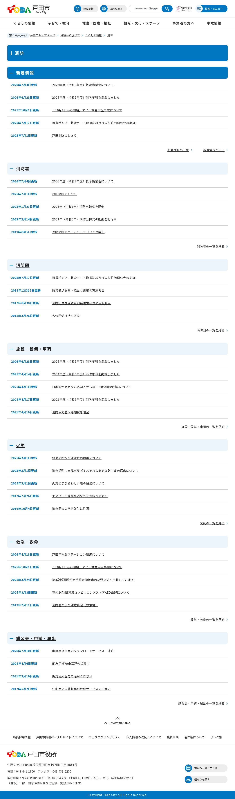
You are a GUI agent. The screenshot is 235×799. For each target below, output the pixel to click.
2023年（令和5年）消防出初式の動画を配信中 (84, 219)
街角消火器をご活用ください (72, 676)
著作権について (194, 737)
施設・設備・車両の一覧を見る (203, 426)
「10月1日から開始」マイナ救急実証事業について (87, 110)
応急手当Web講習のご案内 (70, 663)
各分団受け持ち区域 (66, 315)
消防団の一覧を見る (211, 330)
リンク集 (216, 737)
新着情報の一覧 (178, 150)
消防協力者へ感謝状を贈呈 (70, 412)
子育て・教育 (59, 23)
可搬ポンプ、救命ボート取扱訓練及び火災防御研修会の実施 (93, 123)
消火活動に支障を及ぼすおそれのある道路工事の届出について (95, 470)
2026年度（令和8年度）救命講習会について (83, 84)
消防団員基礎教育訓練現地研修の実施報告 (81, 303)
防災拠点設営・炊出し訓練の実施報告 (78, 290)
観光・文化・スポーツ (142, 23)
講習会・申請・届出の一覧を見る (201, 703)
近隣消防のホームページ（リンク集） (78, 232)
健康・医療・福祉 (96, 23)
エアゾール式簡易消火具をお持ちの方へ (80, 496)
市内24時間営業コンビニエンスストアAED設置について (90, 592)
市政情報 (214, 23)
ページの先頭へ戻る (117, 723)
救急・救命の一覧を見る (208, 619)
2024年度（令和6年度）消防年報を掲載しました (86, 374)
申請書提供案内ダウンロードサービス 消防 (83, 651)
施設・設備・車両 (34, 349)
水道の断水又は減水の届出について (77, 458)
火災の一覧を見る (212, 523)
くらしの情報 (24, 23)
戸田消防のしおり (64, 135)
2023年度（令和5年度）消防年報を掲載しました (86, 399)
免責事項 (173, 737)
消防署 (23, 168)
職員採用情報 (22, 737)
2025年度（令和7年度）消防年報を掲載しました (86, 97)
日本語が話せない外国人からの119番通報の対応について (92, 387)
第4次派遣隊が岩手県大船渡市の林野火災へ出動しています (93, 579)
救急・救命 (27, 542)
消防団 (23, 265)
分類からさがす (70, 35)
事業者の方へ (183, 23)
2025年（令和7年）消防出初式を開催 (78, 206)
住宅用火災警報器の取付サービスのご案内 (81, 689)
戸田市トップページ (42, 35)
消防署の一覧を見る (211, 246)
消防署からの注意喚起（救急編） (75, 605)
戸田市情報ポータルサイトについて (59, 737)
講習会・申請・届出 (36, 638)
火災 (20, 445)
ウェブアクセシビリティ (105, 737)
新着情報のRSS (214, 150)
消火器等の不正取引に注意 (70, 508)
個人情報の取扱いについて (143, 737)
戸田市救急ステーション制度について (78, 554)
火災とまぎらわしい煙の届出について (78, 483)
